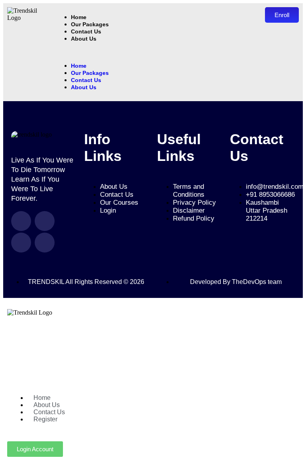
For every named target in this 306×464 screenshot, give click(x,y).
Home (78, 66)
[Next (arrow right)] (292, 232)
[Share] (262, 9)
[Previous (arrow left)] (14, 232)
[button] (156, 52)
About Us (83, 38)
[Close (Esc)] (279, 9)
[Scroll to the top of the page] (5, 301)
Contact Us (86, 31)
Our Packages (90, 24)
